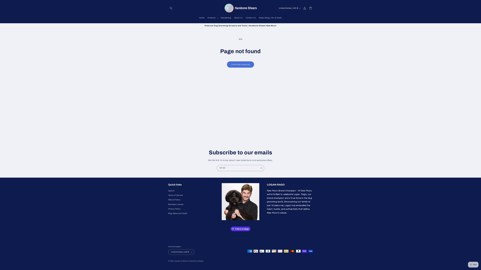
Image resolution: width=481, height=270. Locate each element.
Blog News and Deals (177, 213)
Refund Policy (174, 200)
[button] (171, 8)
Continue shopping (240, 65)
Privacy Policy (174, 209)
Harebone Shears (181, 261)
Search (171, 191)
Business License (175, 204)
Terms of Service (175, 195)
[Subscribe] (261, 168)
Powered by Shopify (196, 261)
